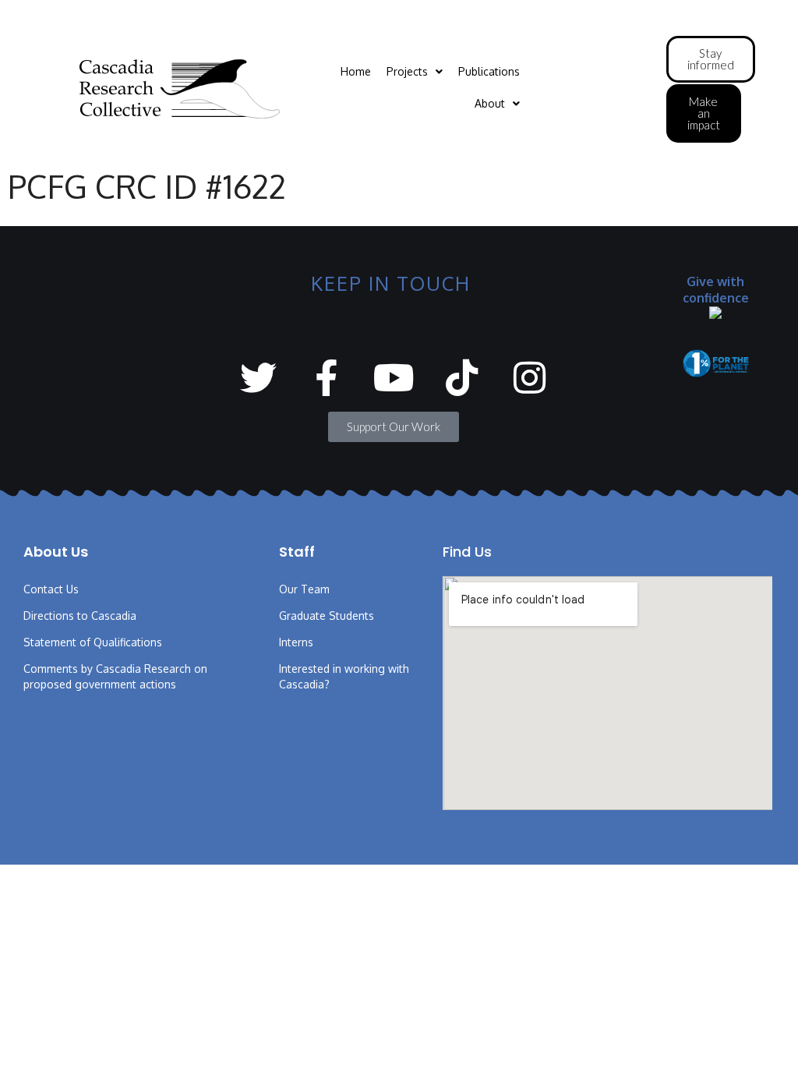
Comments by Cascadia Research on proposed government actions (115, 676)
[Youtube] (394, 377)
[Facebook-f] (326, 377)
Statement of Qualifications (92, 642)
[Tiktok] (461, 377)
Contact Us (51, 589)
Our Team (304, 589)
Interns (296, 642)
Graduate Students (326, 615)
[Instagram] (529, 377)
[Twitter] (258, 377)
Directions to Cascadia (79, 615)
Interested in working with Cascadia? (344, 676)
